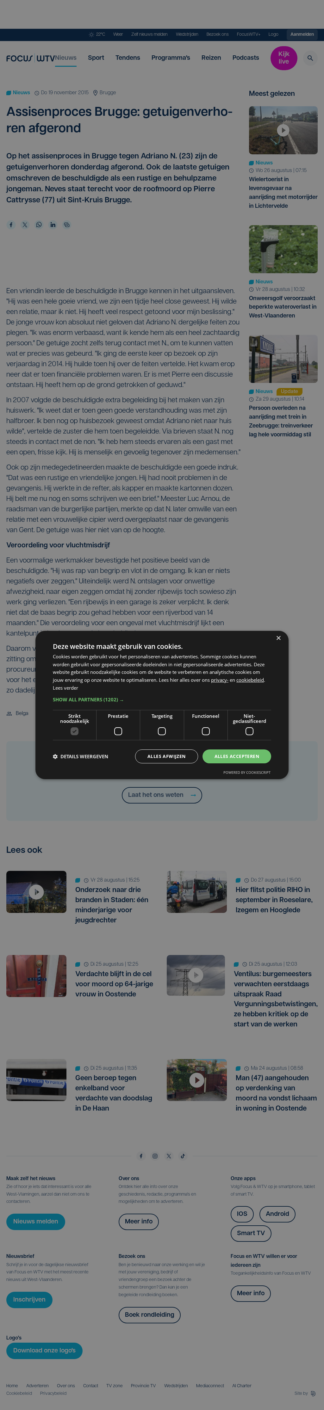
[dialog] (162, 705)
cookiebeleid (250, 680)
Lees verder (65, 688)
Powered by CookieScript (247, 772)
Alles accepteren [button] (237, 756)
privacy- (219, 680)
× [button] (278, 638)
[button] (162, 699)
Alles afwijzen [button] (166, 756)
